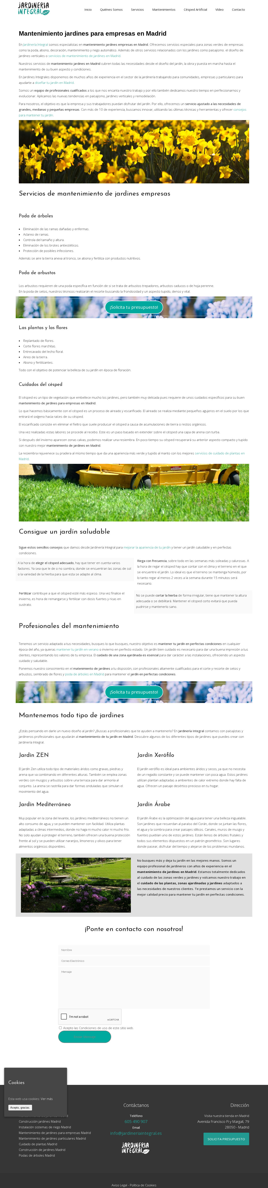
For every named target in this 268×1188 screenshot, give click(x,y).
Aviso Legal (119, 1185)
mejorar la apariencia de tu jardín (147, 547)
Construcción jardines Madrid (40, 1121)
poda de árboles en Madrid (84, 674)
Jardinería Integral (35, 44)
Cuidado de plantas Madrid (38, 1144)
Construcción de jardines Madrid (42, 1150)
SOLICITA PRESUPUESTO (226, 1139)
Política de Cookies (143, 1185)
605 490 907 (136, 1121)
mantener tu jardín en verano (77, 649)
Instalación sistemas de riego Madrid (45, 1127)
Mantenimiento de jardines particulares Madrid (52, 1138)
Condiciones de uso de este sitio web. (106, 1028)
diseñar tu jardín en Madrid (54, 82)
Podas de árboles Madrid (37, 1155)
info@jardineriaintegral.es (136, 1133)
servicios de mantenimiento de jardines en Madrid (84, 56)
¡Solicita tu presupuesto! (134, 307)
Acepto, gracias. (20, 1107)
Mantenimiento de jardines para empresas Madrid (55, 1133)
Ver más (47, 1099)
